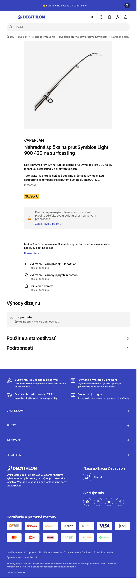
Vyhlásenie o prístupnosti (22, 552)
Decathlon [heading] (14, 454)
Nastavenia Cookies (79, 552)
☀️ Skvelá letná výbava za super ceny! (64, 5)
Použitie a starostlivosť (31, 338)
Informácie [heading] (14, 440)
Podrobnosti (20, 348)
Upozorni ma (31, 253)
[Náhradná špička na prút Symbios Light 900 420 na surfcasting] (68, 85)
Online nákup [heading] (15, 410)
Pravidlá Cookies (104, 552)
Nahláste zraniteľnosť (52, 552)
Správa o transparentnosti (22, 557)
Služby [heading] (11, 425)
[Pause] (127, 5)
